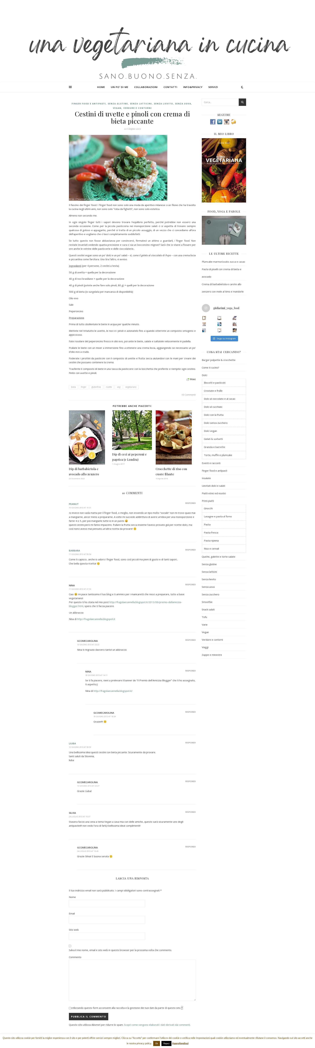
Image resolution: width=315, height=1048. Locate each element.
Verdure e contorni (137, 108)
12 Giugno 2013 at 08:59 (80, 747)
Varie (205, 624)
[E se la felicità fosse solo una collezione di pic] (219, 324)
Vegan (117, 108)
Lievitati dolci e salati (213, 485)
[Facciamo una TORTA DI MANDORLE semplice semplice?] (235, 330)
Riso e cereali (211, 548)
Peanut (74, 504)
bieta (73, 387)
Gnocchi (208, 508)
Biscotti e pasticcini (214, 382)
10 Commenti (188, 394)
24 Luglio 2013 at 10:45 (87, 851)
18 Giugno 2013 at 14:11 (96, 675)
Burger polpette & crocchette (218, 360)
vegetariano (130, 387)
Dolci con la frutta (213, 414)
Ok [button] (156, 1043)
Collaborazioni (146, 87)
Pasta (207, 524)
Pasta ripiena (211, 540)
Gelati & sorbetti (213, 439)
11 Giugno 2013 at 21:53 (80, 589)
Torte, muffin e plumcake (218, 455)
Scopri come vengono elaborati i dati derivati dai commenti (157, 1024)
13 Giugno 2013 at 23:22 (88, 644)
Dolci (204, 375)
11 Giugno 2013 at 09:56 (80, 554)
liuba (72, 743)
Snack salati (208, 609)
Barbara (74, 550)
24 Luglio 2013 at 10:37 (79, 816)
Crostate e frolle (213, 390)
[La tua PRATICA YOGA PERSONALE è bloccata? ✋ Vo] (219, 330)
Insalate (206, 478)
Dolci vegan (210, 430)
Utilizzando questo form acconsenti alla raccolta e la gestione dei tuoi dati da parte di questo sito (127, 1007)
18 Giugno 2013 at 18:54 (105, 716)
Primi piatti (208, 500)
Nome (72, 897)
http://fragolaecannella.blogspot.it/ (113, 690)
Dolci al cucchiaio (213, 406)
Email (72, 913)
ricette (109, 387)
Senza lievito (163, 103)
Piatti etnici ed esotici (214, 493)
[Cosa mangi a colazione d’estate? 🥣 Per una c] (235, 318)
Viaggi (205, 647)
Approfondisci (180, 1043)
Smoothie (207, 602)
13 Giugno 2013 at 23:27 (88, 786)
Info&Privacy (192, 87)
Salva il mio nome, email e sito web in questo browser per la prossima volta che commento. (120, 950)
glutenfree (96, 387)
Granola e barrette (214, 447)
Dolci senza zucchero (216, 422)
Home (101, 87)
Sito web (74, 929)
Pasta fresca (211, 532)
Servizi (213, 87)
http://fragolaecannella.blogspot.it (96, 619)
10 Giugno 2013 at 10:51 (80, 507)
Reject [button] (166, 1043)
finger (83, 387)
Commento (75, 957)
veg (118, 387)
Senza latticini (141, 103)
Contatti (170, 87)
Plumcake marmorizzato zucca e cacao (223, 261)
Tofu (204, 617)
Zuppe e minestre (212, 654)
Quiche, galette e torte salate (218, 556)
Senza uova (183, 103)
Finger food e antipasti (89, 103)
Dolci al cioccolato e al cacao (219, 398)
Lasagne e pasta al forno (218, 516)
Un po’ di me (119, 87)
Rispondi (190, 503)
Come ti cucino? (210, 367)
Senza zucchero (210, 594)
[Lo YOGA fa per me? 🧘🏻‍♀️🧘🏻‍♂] (219, 318)
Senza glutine (118, 103)
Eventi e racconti (211, 463)
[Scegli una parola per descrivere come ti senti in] (235, 324)
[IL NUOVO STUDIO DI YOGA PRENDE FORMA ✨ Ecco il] (204, 318)
